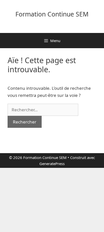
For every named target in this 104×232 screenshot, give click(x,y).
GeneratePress (52, 163)
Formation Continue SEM (52, 14)
